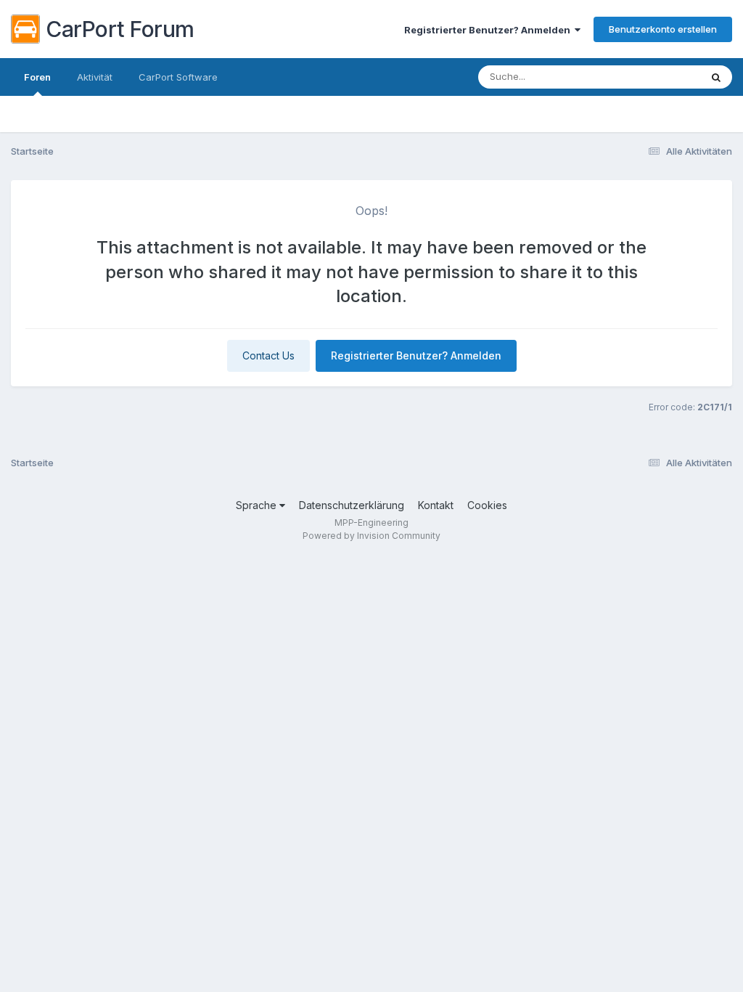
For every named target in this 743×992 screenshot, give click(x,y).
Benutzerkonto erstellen (663, 29)
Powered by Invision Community (371, 535)
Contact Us (268, 355)
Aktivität (94, 77)
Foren (37, 77)
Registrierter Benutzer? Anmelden (489, 30)
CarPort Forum (120, 29)
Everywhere (655, 76)
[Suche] (716, 77)
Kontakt (435, 505)
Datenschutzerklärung (351, 505)
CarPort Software (178, 77)
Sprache (257, 505)
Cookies (487, 505)
